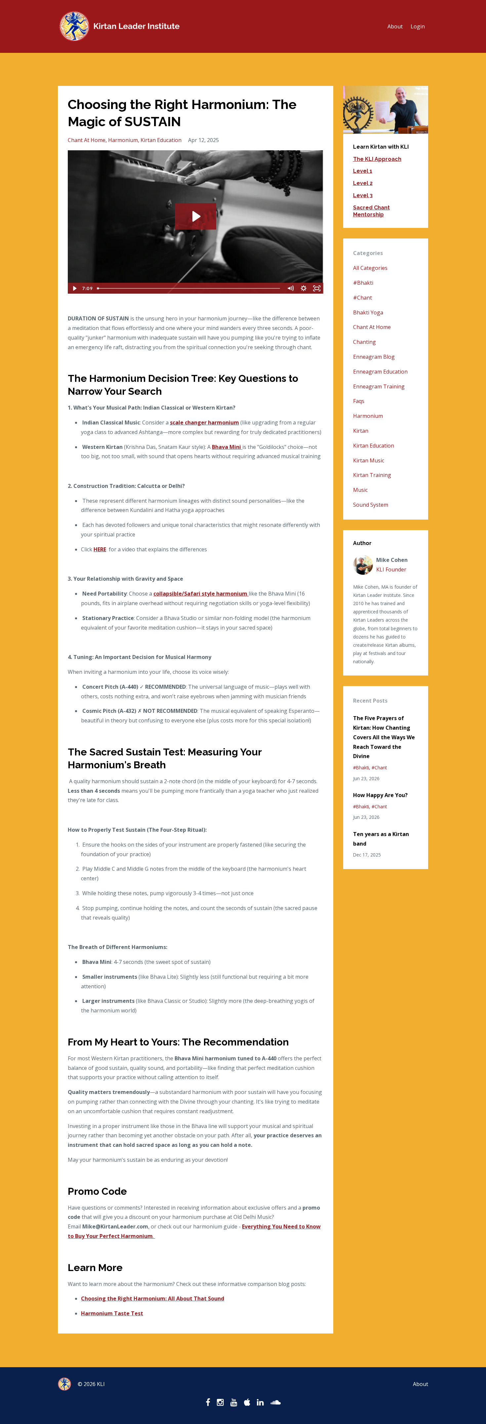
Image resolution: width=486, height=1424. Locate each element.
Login (418, 26)
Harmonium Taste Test (112, 1313)
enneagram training (379, 386)
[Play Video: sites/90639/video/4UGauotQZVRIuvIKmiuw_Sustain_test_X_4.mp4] (195, 216)
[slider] (189, 288)
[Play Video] (74, 288)
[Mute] (290, 288)
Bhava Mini (226, 447)
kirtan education (161, 140)
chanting (364, 342)
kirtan (360, 430)
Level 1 (362, 171)
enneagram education (380, 371)
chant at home (86, 140)
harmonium (123, 140)
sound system (370, 504)
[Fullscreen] (317, 288)
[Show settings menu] (303, 288)
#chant (362, 297)
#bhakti (363, 282)
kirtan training (372, 475)
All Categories (370, 268)
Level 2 (363, 183)
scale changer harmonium (204, 422)
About (395, 26)
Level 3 (363, 195)
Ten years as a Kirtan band (381, 838)
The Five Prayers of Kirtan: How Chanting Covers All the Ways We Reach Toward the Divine (384, 737)
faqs (358, 401)
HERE (100, 549)
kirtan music (368, 460)
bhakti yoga (368, 312)
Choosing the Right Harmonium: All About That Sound (152, 1298)
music (360, 489)
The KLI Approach (377, 159)
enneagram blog (374, 356)
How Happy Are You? (380, 795)
